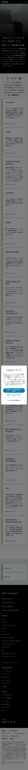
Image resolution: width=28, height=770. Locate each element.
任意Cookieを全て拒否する (14, 395)
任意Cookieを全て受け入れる (14, 390)
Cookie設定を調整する (14, 400)
